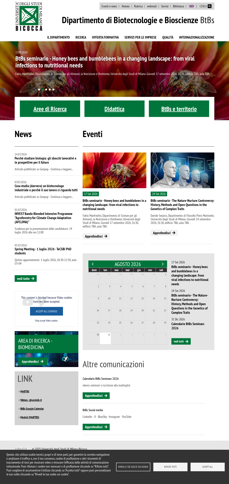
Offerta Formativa (105, 37)
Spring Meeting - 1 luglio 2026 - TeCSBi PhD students (43, 251)
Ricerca (80, 37)
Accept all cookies (46, 311)
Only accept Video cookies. (46, 320)
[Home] (29, 16)
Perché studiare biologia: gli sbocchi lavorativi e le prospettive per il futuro (45, 160)
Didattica (114, 109)
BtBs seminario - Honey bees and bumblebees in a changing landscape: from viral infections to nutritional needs (105, 62)
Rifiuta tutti (170, 466)
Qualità (167, 37)
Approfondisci (30, 361)
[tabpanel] (114, 80)
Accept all (207, 466)
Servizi (165, 6)
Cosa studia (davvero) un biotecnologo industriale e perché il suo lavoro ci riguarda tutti (46, 188)
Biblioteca (178, 6)
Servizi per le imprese (141, 37)
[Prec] (92, 264)
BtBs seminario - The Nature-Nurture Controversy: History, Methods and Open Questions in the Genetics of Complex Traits (182, 204)
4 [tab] (50, 89)
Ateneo (126, 6)
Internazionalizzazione (196, 37)
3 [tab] (46, 89)
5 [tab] (53, 89)
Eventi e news (109, 6)
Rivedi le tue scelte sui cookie (133, 466)
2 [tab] (42, 89)
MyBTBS (24, 391)
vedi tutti (179, 341)
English (191, 6)
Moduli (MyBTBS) (29, 417)
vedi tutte (23, 278)
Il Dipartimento (58, 37)
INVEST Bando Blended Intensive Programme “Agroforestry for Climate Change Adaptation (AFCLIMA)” (43, 217)
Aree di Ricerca (50, 109)
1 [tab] (39, 89)
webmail (152, 6)
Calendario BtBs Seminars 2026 (187, 325)
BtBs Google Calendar (32, 409)
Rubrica (138, 6)
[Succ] (163, 264)
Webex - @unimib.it (31, 400)
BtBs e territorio (179, 109)
